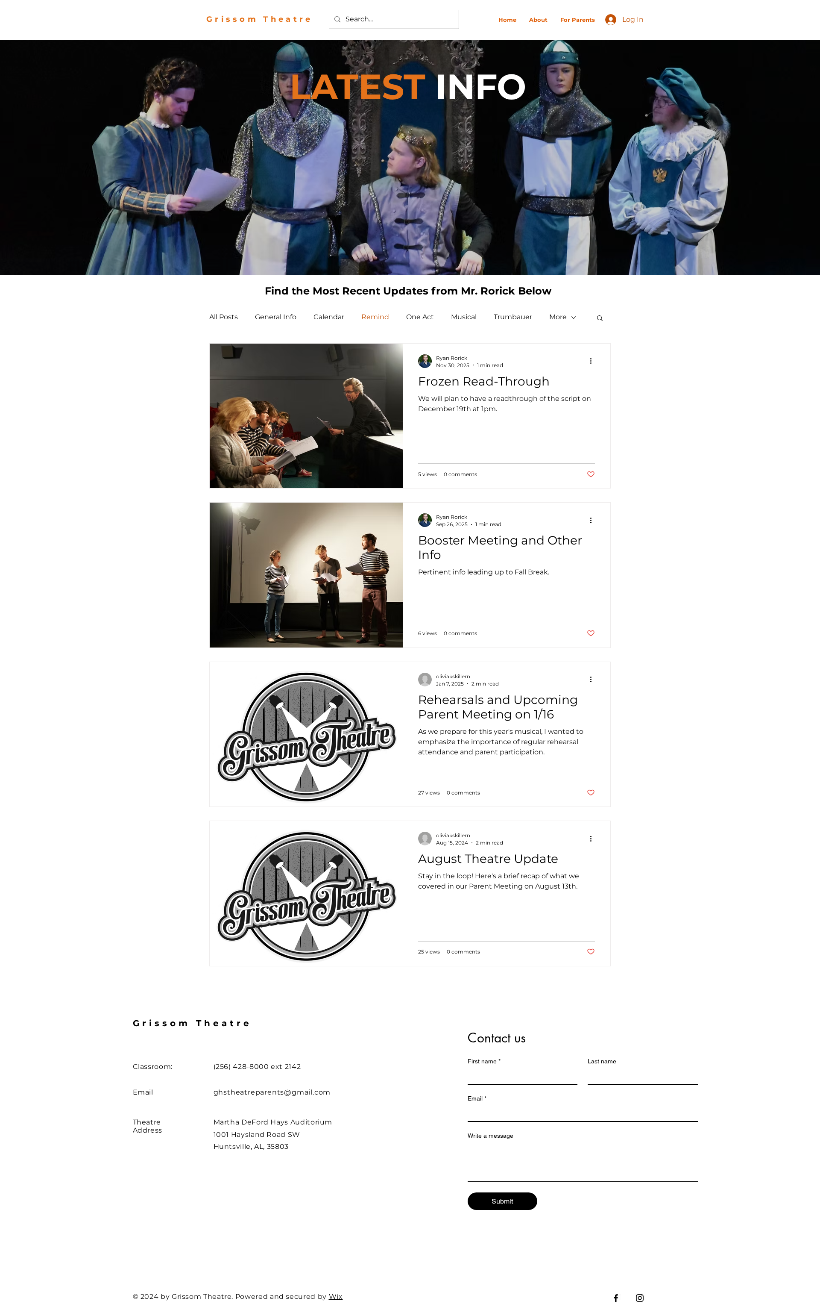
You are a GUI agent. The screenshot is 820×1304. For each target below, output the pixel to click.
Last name (602, 1061)
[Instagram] (640, 1298)
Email (477, 1098)
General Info (275, 317)
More (558, 317)
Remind (375, 317)
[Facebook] (616, 1298)
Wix (336, 1296)
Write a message (490, 1135)
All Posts (223, 317)
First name (484, 1061)
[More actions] (594, 361)
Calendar (328, 317)
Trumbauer (513, 317)
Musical (464, 317)
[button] (600, 318)
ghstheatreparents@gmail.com (272, 1092)
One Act (420, 317)
